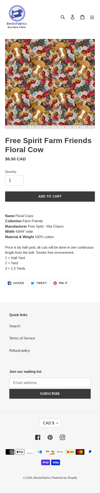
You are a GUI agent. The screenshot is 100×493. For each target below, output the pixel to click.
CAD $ (48, 423)
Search (14, 326)
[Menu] (92, 17)
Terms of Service (22, 338)
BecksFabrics (42, 477)
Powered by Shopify (64, 477)
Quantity (11, 171)
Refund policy (19, 350)
